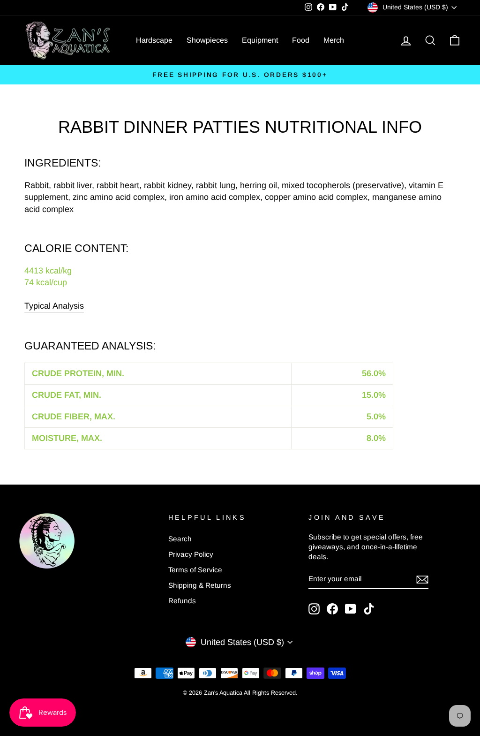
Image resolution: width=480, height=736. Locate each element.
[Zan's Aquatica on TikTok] (369, 609)
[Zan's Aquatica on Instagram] (314, 609)
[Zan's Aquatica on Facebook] (332, 609)
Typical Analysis (54, 306)
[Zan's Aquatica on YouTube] (350, 609)
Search (180, 539)
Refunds (182, 601)
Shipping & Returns (199, 585)
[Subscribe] (422, 579)
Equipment (260, 40)
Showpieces (207, 40)
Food (300, 40)
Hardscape (154, 40)
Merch (333, 40)
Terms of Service (195, 570)
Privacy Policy (190, 554)
